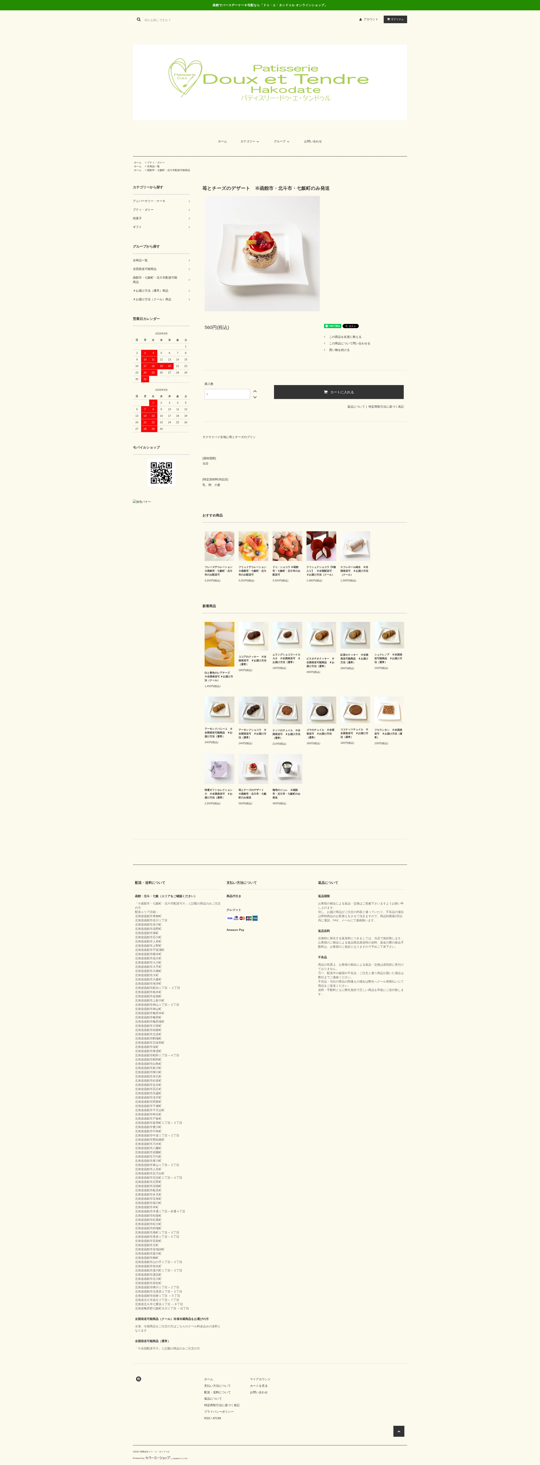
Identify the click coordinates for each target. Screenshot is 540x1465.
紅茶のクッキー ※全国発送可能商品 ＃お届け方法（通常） (354, 658)
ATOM (217, 1418)
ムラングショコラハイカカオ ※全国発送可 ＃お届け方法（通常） (286, 658)
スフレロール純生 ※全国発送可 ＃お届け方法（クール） (354, 571)
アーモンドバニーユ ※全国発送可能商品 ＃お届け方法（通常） (218, 732)
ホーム (222, 141)
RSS (207, 1418)
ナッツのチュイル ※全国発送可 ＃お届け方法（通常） (286, 734)
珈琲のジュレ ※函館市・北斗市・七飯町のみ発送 (286, 793)
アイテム (398, 19)
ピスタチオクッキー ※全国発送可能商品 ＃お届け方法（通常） (320, 662)
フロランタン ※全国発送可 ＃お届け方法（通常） (388, 733)
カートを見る (259, 1385)
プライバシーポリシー (219, 1411)
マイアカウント (260, 1379)
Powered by (138, 1458)
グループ (280, 141)
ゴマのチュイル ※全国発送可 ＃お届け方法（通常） (320, 733)
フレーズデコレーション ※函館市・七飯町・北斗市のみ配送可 (218, 571)
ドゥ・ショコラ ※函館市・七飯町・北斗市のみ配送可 (286, 571)
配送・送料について (217, 1392)
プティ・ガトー (156, 162)
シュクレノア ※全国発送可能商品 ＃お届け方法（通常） (388, 658)
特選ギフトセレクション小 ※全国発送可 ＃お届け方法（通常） (218, 793)
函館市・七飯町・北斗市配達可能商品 (168, 170)
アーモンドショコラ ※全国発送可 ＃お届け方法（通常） (252, 733)
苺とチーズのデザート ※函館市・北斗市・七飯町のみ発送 (252, 793)
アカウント (371, 19)
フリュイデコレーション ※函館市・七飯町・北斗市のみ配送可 (252, 571)
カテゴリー (247, 141)
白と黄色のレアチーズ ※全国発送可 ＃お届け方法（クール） (219, 676)
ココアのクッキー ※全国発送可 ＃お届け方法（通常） (252, 660)
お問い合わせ (313, 141)
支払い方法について (217, 1385)
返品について (356, 406)
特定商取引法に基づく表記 (386, 406)
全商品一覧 (153, 166)
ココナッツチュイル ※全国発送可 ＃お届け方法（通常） (354, 733)
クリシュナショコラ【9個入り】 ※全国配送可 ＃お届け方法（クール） (321, 571)
